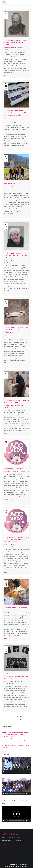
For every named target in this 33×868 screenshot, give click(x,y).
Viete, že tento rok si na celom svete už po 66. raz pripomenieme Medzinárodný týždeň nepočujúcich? (16, 676)
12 (21, 717)
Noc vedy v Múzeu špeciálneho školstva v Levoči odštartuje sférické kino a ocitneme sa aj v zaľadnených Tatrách (16, 741)
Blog (5, 47)
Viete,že (8, 47)
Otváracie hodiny (10, 834)
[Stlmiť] (27, 772)
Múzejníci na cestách (10, 183)
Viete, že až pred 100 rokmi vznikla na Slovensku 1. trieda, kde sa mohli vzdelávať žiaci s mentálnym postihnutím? (16, 113)
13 (24, 717)
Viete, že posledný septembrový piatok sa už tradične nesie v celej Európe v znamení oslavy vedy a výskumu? (16, 539)
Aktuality (6, 186)
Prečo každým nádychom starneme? (14, 468)
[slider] (15, 793)
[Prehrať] (3, 772)
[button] (16, 765)
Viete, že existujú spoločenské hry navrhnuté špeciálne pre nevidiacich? (16, 746)
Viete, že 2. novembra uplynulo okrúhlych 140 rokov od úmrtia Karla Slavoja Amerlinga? (15, 42)
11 (17, 717)
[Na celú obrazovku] (29, 772)
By (16, 47)
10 (13, 717)
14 (28, 717)
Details (5, 75)
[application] (16, 765)
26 (17, 719)
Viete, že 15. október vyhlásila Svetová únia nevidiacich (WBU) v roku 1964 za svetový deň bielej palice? (16, 330)
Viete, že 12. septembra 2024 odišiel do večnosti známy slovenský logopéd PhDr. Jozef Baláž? (15, 255)
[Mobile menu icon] (30, 3)
